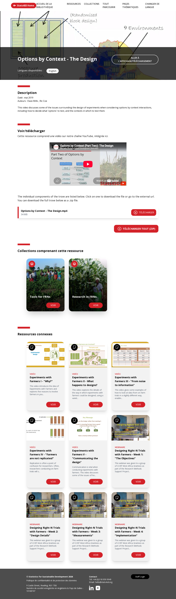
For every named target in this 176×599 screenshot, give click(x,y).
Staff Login (140, 576)
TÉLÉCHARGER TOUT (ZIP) (139, 228)
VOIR (53, 305)
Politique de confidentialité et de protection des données (51, 580)
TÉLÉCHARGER (146, 212)
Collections (91, 3)
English (52, 70)
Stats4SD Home (25, 5)
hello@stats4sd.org (103, 582)
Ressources (74, 3)
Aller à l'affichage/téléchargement (135, 59)
